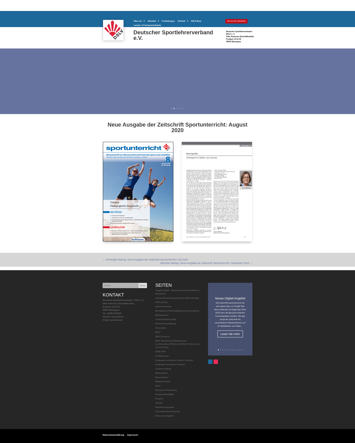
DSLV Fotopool (162, 336)
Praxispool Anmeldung (166, 390)
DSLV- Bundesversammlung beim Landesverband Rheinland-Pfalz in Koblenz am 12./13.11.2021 (177, 344)
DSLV (157, 332)
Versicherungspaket (164, 407)
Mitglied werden (162, 381)
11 (241, 349)
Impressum (132, 435)
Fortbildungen (168, 21)
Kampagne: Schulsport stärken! (170, 364)
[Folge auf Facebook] (210, 362)
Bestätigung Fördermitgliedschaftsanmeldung (177, 311)
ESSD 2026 (160, 351)
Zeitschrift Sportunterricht (167, 411)
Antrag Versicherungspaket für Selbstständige (177, 298)
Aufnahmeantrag (163, 306)
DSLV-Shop (196, 21)
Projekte (159, 399)
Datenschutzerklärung (165, 323)
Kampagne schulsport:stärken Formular (174, 360)
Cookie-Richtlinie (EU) (165, 319)
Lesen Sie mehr (230, 333)
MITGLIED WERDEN (236, 21)
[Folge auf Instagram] (216, 362)
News (157, 386)
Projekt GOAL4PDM (164, 394)
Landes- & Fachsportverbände (147, 25)
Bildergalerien (161, 315)
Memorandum (161, 377)
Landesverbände (163, 369)
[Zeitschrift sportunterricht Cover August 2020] (138, 241)
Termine (159, 403)
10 (239, 349)
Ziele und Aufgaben (164, 416)
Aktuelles (152, 21)
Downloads (160, 328)
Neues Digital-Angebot (230, 298)
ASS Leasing (161, 302)
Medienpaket (161, 373)
